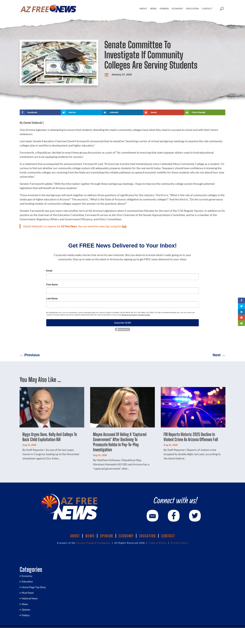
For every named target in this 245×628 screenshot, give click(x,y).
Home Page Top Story (34, 587)
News (153, 8)
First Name (52, 284)
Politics (26, 615)
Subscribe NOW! (122, 322)
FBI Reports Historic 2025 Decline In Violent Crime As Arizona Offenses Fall (191, 437)
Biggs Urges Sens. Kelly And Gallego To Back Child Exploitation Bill (49, 437)
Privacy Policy (179, 543)
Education (192, 8)
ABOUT (75, 536)
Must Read (27, 592)
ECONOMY (126, 536)
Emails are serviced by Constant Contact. (136, 315)
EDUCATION (147, 536)
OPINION (106, 536)
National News (30, 598)
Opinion (164, 8)
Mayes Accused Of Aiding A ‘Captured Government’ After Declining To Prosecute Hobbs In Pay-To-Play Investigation (119, 442)
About (143, 8)
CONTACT (168, 536)
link (124, 226)
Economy (177, 8)
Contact (207, 8)
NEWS (90, 536)
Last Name (52, 298)
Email (49, 271)
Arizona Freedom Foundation (93, 543)
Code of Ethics (158, 543)
